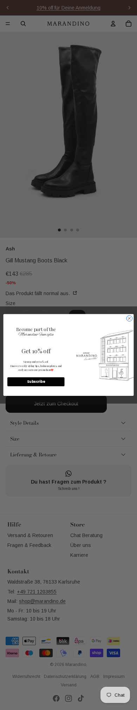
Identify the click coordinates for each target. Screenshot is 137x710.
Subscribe (36, 382)
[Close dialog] (129, 319)
